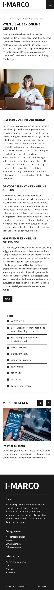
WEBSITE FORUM (19, 347)
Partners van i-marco (21, 385)
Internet (9, 540)
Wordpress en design (15, 536)
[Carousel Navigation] (44, 403)
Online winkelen (13, 547)
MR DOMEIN (16, 373)
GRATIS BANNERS (19, 353)
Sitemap (44, 586)
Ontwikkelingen (15, 19)
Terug (7, 298)
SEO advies (16, 379)
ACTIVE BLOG (17, 321)
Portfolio (10, 568)
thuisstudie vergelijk (12, 275)
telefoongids (17, 366)
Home (5, 19)
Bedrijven (10, 572)
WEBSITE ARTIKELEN (21, 360)
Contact (9, 565)
